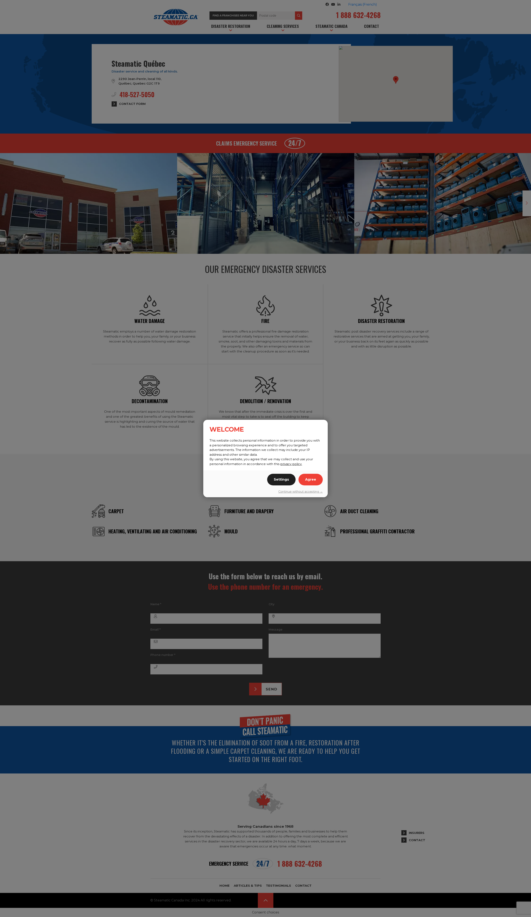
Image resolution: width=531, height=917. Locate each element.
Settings (281, 479)
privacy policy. (291, 464)
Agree (310, 479)
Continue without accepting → (300, 491)
